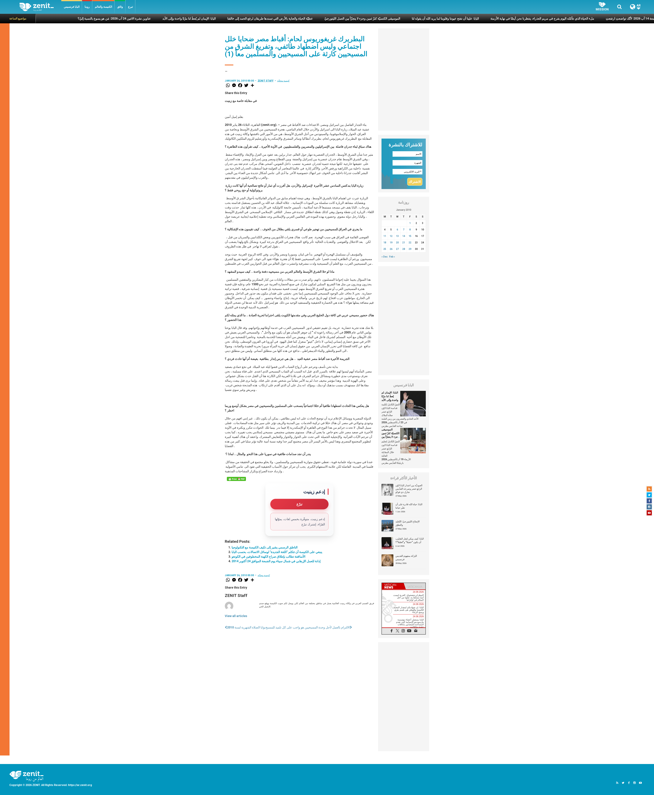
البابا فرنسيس (72, 6)
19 (391, 242)
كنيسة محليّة (283, 80)
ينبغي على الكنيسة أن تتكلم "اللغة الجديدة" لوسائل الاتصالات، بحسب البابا (277, 552)
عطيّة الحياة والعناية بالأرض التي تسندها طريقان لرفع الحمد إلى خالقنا (168, 18)
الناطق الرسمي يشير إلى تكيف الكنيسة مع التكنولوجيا (265, 547)
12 (391, 236)
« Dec (385, 256)
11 (384, 236)
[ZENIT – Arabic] (40, 7)
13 (397, 236)
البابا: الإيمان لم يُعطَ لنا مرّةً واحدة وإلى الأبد (87, 18)
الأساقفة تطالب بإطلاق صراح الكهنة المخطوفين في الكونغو (268, 556)
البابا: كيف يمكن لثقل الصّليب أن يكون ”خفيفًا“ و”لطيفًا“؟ (409, 540)
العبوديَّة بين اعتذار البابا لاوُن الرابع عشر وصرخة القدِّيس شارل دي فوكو (408, 488)
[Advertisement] (403, 79)
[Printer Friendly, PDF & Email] (236, 479)
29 (410, 249)
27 (397, 249)
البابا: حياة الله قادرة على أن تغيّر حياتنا (408, 506)
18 (384, 242)
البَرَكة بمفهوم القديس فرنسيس (406, 558)
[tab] (393, 586)
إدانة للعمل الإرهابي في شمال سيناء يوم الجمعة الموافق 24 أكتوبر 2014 (276, 561)
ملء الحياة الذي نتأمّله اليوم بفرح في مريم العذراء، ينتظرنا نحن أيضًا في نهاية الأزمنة (440, 18)
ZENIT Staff (266, 80)
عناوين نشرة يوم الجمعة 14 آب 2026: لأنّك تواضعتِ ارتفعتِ (541, 18)
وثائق (120, 6)
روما (87, 6)
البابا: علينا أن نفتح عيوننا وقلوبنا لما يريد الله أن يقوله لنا (343, 18)
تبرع (130, 6)
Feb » (392, 256)
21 (403, 242)
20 (397, 242)
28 (403, 249)
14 (403, 236)
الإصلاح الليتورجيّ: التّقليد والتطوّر (407, 523)
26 (391, 249)
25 (384, 249)
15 (410, 236)
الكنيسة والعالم (103, 6)
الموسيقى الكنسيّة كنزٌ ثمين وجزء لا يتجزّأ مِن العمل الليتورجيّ (260, 18)
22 (410, 242)
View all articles (236, 616)
